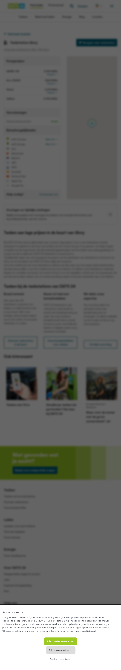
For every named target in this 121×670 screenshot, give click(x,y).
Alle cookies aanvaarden (60, 641)
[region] (60, 637)
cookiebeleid (89, 630)
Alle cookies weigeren (60, 650)
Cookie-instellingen (60, 659)
